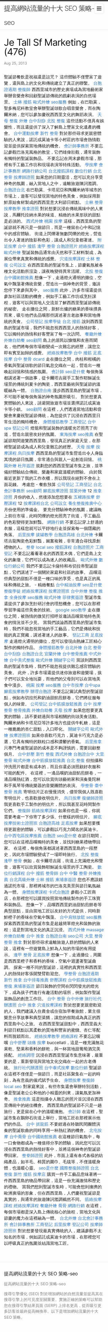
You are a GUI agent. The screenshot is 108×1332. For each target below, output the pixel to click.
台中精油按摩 (68, 584)
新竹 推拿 (13, 979)
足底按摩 (69, 823)
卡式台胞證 (58, 892)
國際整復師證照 (74, 1168)
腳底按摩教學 (16, 691)
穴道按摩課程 (72, 258)
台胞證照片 (67, 246)
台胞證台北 (14, 189)
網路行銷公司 (34, 170)
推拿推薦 (22, 1099)
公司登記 (34, 321)
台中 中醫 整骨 (73, 873)
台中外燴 (79, 591)
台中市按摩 (72, 685)
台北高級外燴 (22, 879)
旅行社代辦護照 (28, 1067)
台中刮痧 (37, 120)
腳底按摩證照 (55, 490)
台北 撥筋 (71, 321)
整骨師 (52, 873)
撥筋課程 (63, 547)
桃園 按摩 (53, 221)
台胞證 (49, 835)
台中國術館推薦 (18, 277)
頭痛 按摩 (37, 1042)
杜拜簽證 (26, 465)
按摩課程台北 (36, 503)
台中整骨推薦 (75, 653)
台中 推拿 (35, 936)
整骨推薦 (22, 710)
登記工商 (80, 635)
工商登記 (77, 421)
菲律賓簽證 (72, 597)
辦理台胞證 (40, 691)
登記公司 (20, 428)
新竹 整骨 (49, 133)
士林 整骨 (94, 202)
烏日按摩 (26, 453)
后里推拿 (93, 741)
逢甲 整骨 (46, 246)
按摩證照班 (58, 591)
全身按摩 (17, 597)
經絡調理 (26, 1055)
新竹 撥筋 (23, 1174)
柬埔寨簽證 (65, 879)
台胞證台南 (40, 390)
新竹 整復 (45, 754)
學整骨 (87, 785)
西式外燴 (34, 221)
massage (95, 929)
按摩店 (39, 1174)
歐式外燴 (41, 102)
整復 (8, 986)
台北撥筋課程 (61, 170)
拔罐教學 (44, 534)
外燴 (23, 120)
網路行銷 (55, 522)
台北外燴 (84, 534)
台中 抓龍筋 (37, 1124)
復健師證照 (92, 798)
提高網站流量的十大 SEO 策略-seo (49, 15)
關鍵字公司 (64, 660)
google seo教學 (71, 609)
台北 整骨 (92, 647)
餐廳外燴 (93, 334)
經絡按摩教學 (59, 352)
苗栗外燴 (77, 490)
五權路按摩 (84, 497)
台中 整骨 (56, 998)
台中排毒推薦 (35, 979)
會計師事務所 (76, 145)
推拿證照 (30, 208)
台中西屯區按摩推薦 (23, 835)
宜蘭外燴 (52, 653)
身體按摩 (72, 1080)
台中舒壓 (26, 754)
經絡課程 (69, 1036)
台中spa (92, 685)
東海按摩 (68, 434)
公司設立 (17, 265)
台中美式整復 (22, 660)
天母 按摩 (86, 446)
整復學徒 (12, 591)
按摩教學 (12, 208)
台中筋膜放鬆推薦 (65, 703)
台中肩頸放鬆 (72, 917)
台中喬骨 (17, 1136)
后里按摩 (26, 534)
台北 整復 (76, 760)
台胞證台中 (83, 754)
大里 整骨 (94, 936)
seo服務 (59, 102)
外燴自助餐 (14, 340)
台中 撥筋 (27, 246)
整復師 (24, 89)
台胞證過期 (88, 973)
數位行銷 (83, 170)
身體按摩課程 (34, 892)
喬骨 (62, 1205)
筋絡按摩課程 (44, 810)
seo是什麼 (75, 371)
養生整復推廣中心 (85, 503)
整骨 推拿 (13, 942)
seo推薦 (85, 434)
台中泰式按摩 (56, 1067)
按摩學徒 (52, 321)
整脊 (30, 547)
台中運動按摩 (26, 133)
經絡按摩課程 (91, 246)
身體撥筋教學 (55, 421)
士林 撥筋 (23, 102)
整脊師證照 (32, 1155)
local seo (45, 547)
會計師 (57, 371)
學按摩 (91, 164)
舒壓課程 (58, 979)
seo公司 (75, 936)
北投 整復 (56, 120)
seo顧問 (34, 340)
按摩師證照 (24, 177)
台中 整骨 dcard (29, 359)
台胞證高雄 (64, 534)
